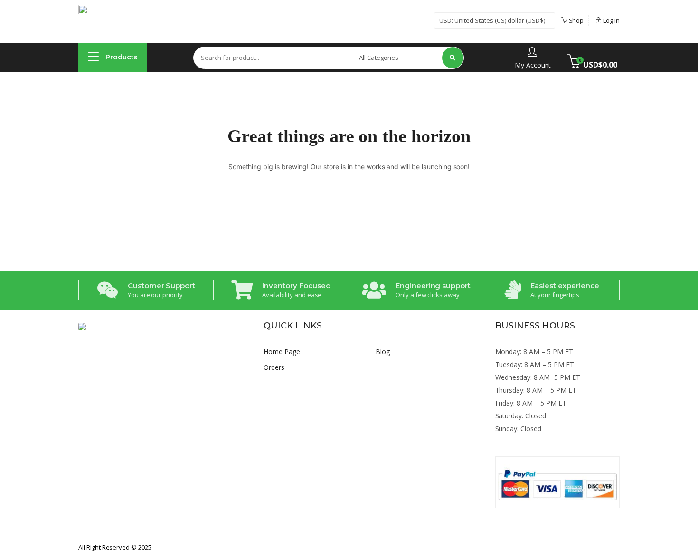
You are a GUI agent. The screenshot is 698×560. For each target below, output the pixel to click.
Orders (274, 367)
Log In (611, 20)
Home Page (282, 351)
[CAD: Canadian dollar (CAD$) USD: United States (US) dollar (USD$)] (494, 20)
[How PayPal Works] (557, 484)
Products (121, 57)
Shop (575, 20)
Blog (383, 351)
